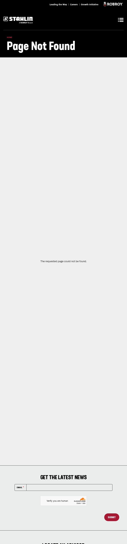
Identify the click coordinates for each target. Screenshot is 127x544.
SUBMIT (112, 517)
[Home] (18, 20)
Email (19, 487)
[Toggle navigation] (121, 20)
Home (9, 37)
